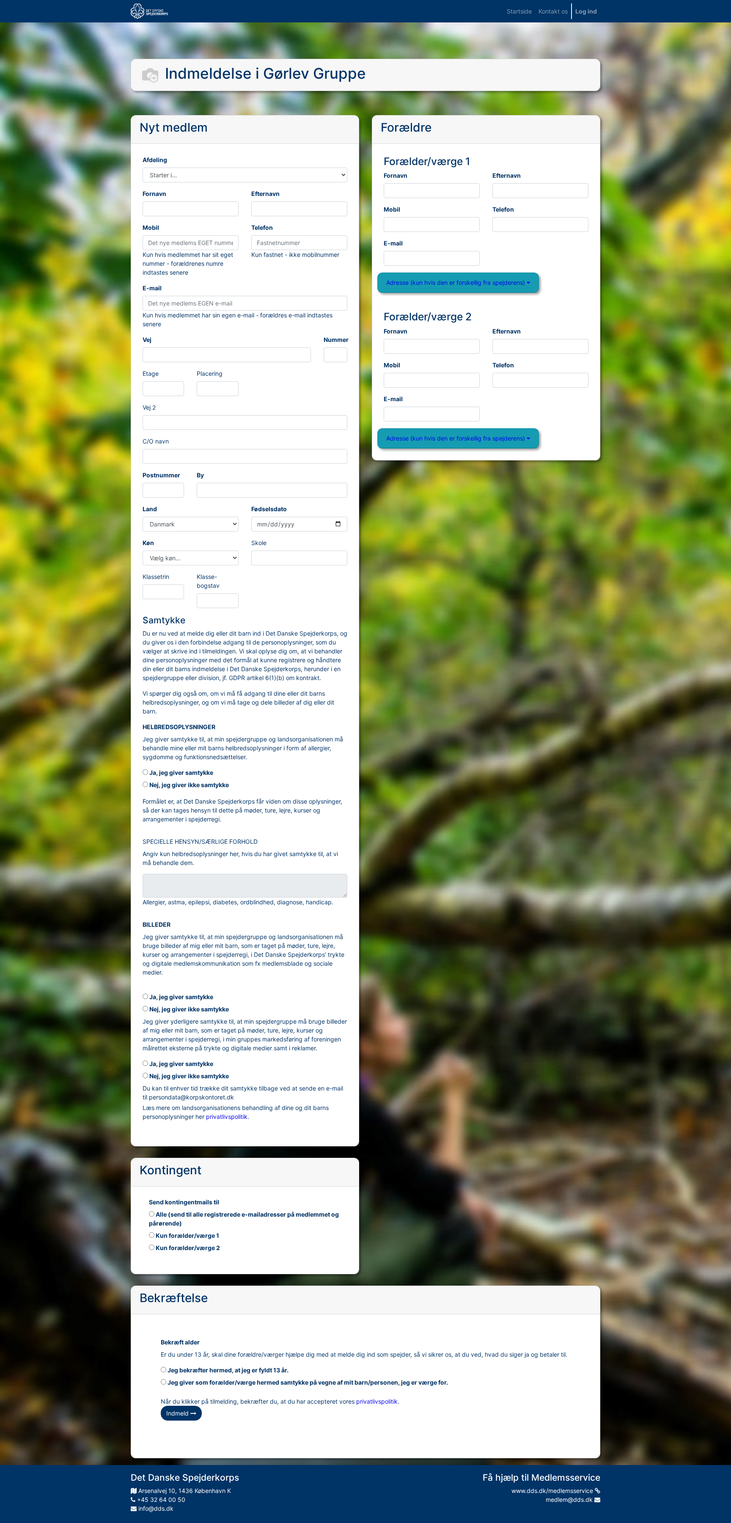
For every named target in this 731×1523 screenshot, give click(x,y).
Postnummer (161, 475)
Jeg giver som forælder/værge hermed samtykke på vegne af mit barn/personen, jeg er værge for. (307, 1382)
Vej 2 (149, 407)
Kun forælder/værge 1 (186, 1235)
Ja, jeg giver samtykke (180, 772)
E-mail (152, 288)
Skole (259, 542)
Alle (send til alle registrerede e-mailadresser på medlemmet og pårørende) (244, 1219)
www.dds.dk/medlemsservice (553, 1490)
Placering (210, 373)
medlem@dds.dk (570, 1499)
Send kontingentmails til (184, 1202)
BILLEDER (156, 924)
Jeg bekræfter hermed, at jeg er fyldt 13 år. (227, 1370)
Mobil (151, 227)
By (200, 475)
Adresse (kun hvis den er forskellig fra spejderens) (456, 282)
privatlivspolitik (226, 1116)
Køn (148, 542)
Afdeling (155, 159)
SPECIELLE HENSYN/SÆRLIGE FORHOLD (200, 841)
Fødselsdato (269, 508)
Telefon (262, 227)
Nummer (336, 339)
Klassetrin (156, 576)
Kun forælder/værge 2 (187, 1247)
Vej (147, 339)
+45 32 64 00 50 (160, 1499)
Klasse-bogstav (208, 581)
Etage (151, 373)
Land (150, 508)
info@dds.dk (155, 1508)
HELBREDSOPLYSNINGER (179, 726)
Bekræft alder (180, 1342)
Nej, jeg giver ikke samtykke (188, 784)
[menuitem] (519, 11)
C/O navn (156, 441)
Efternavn (265, 193)
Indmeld (178, 1413)
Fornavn (154, 193)
